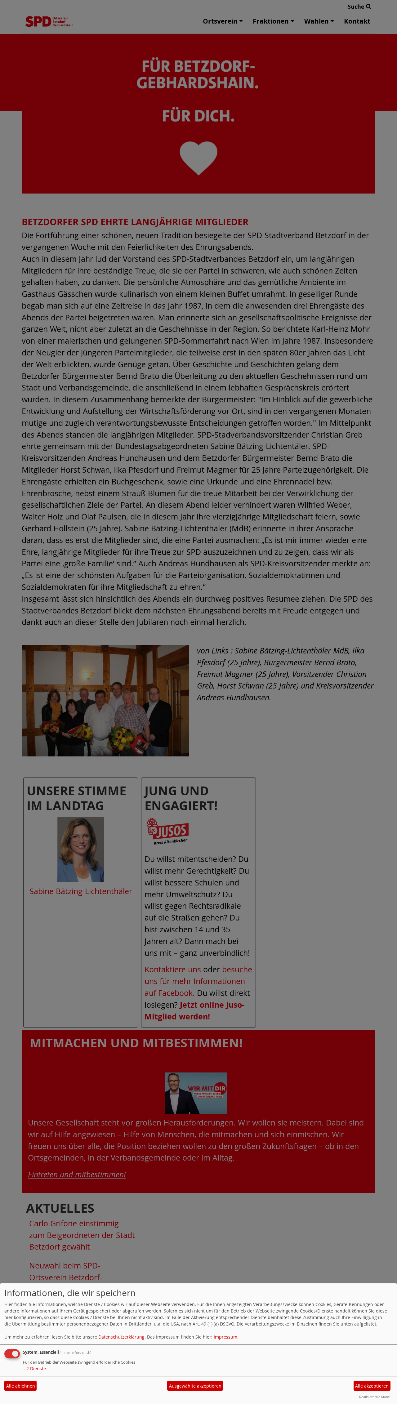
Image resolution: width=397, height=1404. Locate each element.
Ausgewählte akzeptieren (195, 1386)
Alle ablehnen (20, 1386)
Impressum (225, 1337)
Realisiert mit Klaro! (374, 1396)
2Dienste (34, 1368)
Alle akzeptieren (372, 1386)
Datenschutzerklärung (121, 1337)
